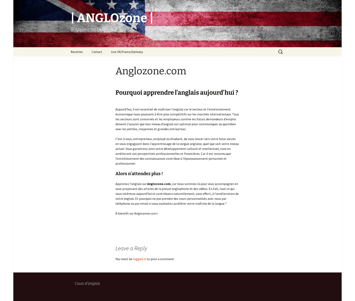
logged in (139, 259)
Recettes (77, 52)
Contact (97, 52)
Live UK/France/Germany (127, 52)
